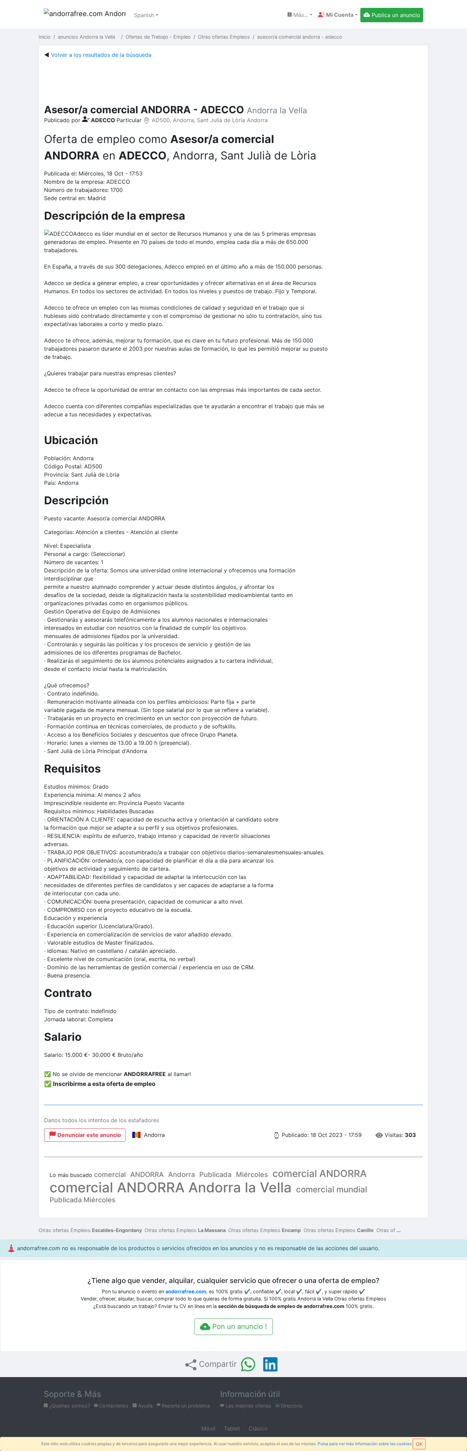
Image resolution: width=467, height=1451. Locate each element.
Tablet (231, 1428)
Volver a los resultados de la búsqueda (101, 54)
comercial (110, 1174)
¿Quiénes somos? (69, 1406)
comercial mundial (331, 1189)
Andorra (181, 1174)
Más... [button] (300, 14)
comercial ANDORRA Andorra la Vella (171, 1187)
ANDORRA (147, 1174)
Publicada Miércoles (83, 1200)
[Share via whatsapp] (248, 1364)
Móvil (207, 1428)
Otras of (385, 1230)
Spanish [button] (144, 15)
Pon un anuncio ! (238, 1326)
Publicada (215, 1174)
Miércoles (252, 1174)
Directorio (291, 1406)
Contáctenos (113, 1406)
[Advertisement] (233, 79)
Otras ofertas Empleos (90, 1230)
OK (419, 1444)
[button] (337, 15)
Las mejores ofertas (247, 1406)
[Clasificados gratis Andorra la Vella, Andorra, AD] (85, 15)
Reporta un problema (185, 1406)
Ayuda (144, 1406)
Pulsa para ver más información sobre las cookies (365, 1443)
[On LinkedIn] (270, 1364)
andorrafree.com (185, 1291)
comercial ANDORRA (319, 1173)
